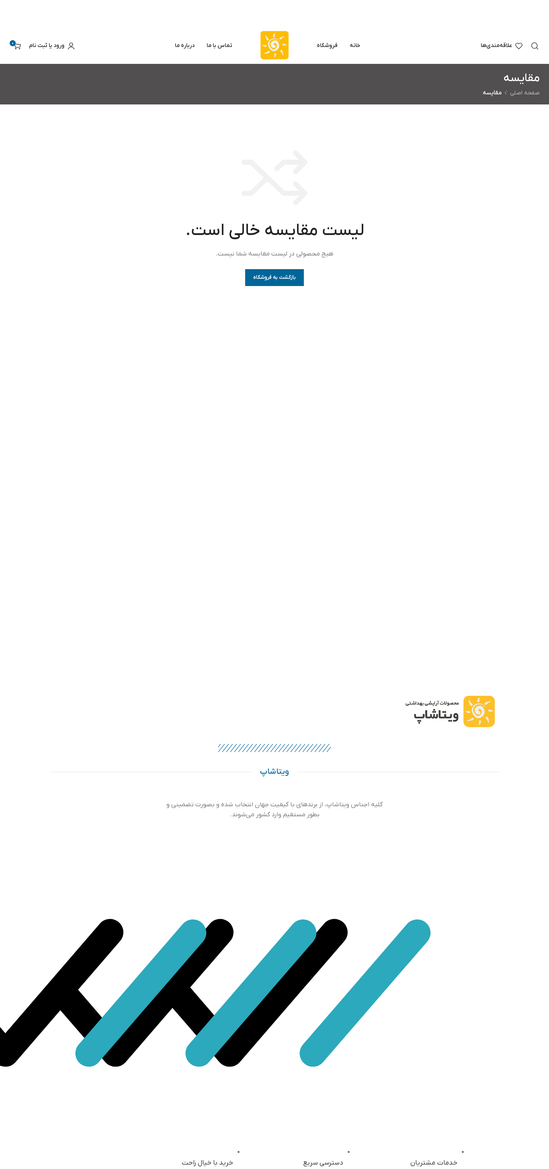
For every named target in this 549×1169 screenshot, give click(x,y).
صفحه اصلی (525, 93)
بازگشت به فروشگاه (274, 277)
